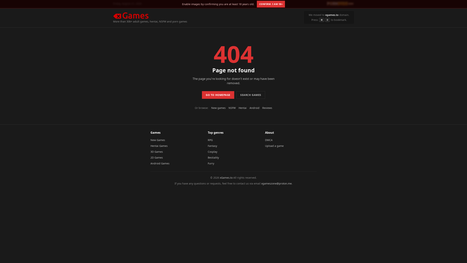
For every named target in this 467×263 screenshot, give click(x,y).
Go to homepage (218, 95)
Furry (211, 163)
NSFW (232, 108)
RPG (210, 140)
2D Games (156, 157)
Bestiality (213, 157)
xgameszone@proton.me (276, 183)
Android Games (159, 163)
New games (218, 108)
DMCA (269, 140)
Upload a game (274, 146)
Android (254, 108)
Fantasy (212, 146)
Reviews (267, 108)
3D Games (156, 151)
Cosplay (212, 151)
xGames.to (226, 177)
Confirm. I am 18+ (271, 4)
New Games (157, 140)
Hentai (243, 108)
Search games (250, 95)
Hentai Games (159, 146)
